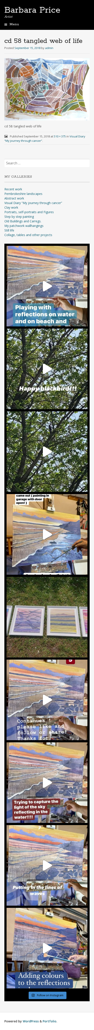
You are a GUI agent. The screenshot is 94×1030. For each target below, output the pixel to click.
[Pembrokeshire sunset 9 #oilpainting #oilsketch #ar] (47, 700)
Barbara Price (32, 10)
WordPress (31, 1021)
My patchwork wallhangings (24, 226)
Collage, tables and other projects (28, 235)
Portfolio (49, 1021)
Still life (9, 230)
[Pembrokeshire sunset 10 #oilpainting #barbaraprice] (47, 534)
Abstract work (14, 198)
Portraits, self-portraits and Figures (29, 212)
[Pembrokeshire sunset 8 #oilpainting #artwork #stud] (47, 782)
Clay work (11, 207)
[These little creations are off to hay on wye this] (47, 617)
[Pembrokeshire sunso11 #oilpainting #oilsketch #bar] (47, 286)
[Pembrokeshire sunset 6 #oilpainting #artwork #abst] (47, 948)
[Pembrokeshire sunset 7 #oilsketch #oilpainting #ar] (47, 865)
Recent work (13, 189)
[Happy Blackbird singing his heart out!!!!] (47, 451)
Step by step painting (19, 216)
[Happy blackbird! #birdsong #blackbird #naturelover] (47, 369)
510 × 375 (60, 136)
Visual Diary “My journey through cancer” (33, 203)
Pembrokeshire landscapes (23, 194)
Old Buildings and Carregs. (22, 221)
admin (49, 48)
